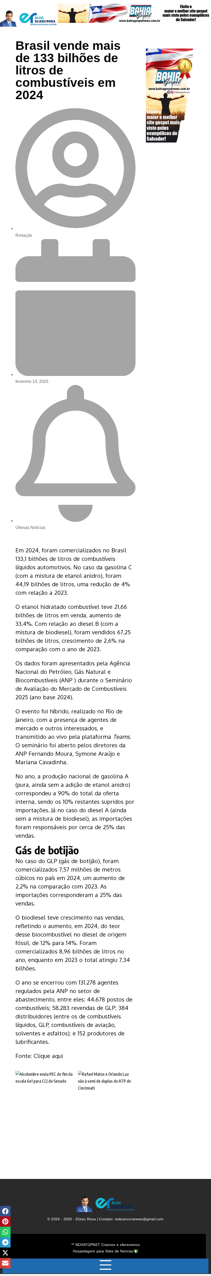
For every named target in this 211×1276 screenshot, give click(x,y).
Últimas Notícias (30, 527)
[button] (5, 1211)
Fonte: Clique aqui (39, 1055)
